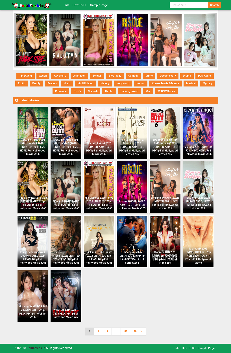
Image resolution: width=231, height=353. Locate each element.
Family (36, 83)
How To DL (80, 5)
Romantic (61, 91)
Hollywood (122, 83)
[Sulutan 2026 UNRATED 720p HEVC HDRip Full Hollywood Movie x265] (65, 40)
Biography (115, 75)
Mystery (207, 83)
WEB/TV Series (166, 91)
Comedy (133, 75)
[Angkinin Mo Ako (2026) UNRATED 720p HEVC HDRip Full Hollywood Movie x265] (166, 40)
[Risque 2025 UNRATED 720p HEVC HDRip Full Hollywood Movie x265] (132, 40)
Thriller (109, 91)
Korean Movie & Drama (165, 83)
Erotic (21, 83)
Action (43, 75)
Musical (191, 83)
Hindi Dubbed (85, 83)
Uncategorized (129, 91)
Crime (149, 75)
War (148, 91)
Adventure (60, 75)
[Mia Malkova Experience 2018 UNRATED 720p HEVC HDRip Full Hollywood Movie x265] (99, 40)
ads (66, 5)
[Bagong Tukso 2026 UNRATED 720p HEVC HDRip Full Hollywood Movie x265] (200, 40)
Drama (187, 75)
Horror (140, 83)
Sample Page (99, 5)
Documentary (168, 75)
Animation (79, 75)
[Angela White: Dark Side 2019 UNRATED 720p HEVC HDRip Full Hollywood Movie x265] (31, 40)
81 (125, 331)
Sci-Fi (77, 91)
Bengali (97, 75)
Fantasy (52, 83)
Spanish (93, 91)
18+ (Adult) (25, 75)
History (105, 83)
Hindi (67, 83)
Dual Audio (204, 75)
